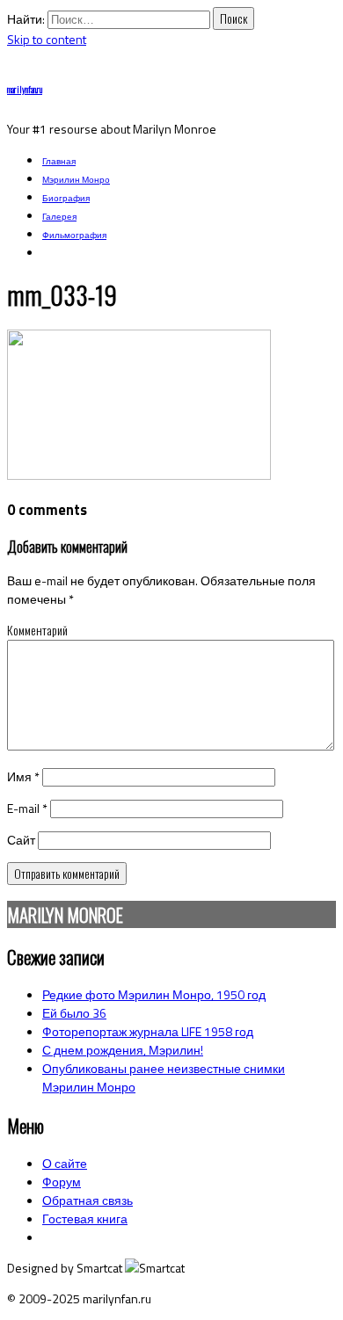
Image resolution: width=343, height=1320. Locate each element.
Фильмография (74, 235)
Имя (23, 776)
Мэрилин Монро (76, 179)
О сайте (64, 1163)
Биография (66, 198)
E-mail (27, 808)
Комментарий (37, 629)
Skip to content (46, 39)
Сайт (21, 839)
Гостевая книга (85, 1218)
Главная (59, 161)
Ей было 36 (74, 1013)
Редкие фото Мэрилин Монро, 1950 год (154, 994)
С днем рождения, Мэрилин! (122, 1050)
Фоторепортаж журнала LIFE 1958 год (147, 1031)
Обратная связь (87, 1200)
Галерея (59, 216)
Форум (61, 1181)
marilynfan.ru (24, 89)
